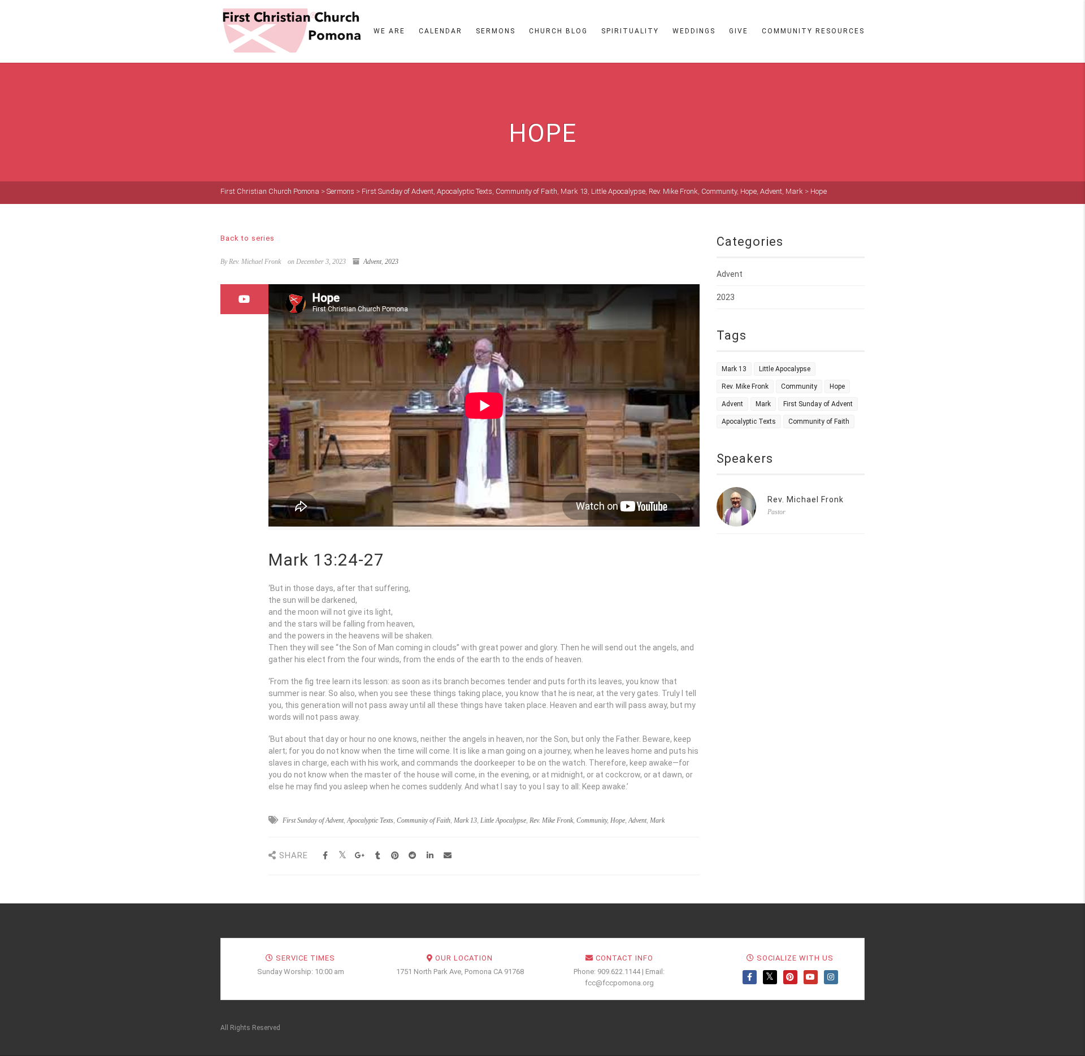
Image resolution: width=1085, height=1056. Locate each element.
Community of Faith (423, 820)
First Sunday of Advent (313, 820)
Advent (372, 262)
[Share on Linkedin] (430, 856)
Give (738, 31)
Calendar (440, 31)
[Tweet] (343, 856)
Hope (617, 820)
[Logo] (291, 30)
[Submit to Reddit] (413, 856)
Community (591, 820)
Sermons (495, 31)
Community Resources (813, 31)
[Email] (448, 856)
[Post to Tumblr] (378, 856)
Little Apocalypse (503, 820)
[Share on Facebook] (325, 856)
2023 (391, 262)
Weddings (693, 31)
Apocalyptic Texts (370, 820)
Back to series (247, 238)
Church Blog (558, 31)
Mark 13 (465, 820)
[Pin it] (395, 856)
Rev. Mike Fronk (551, 820)
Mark (657, 820)
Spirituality (630, 31)
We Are (389, 31)
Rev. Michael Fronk (805, 499)
